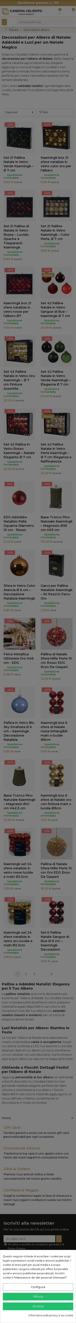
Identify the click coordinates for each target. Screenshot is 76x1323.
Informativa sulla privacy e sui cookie (50, 1315)
